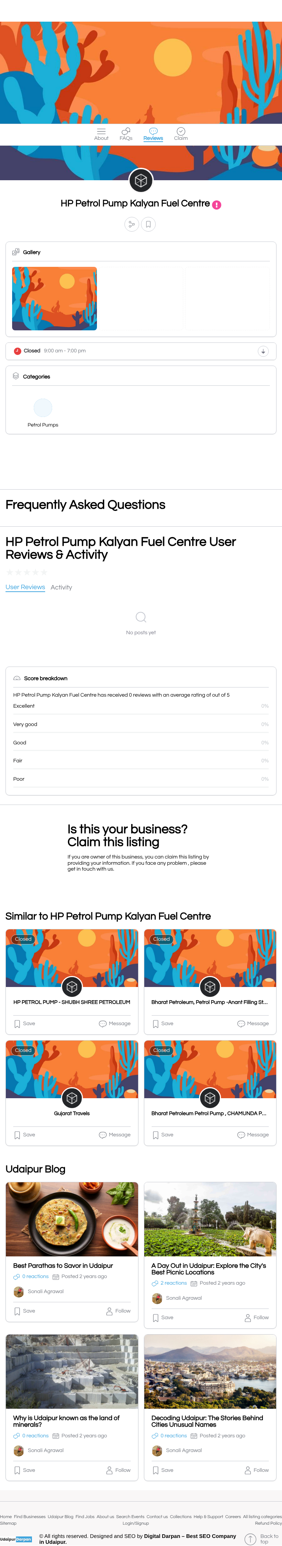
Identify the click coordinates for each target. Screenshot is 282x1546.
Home (6, 1516)
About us (105, 1516)
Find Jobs (85, 1516)
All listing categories (262, 1516)
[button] (131, 224)
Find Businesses (30, 1516)
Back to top (269, 1539)
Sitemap (8, 1523)
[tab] (25, 588)
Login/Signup (136, 1523)
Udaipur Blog (60, 1516)
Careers (233, 1516)
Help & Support (208, 1516)
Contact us (157, 1516)
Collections (181, 1516)
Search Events (130, 1516)
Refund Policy (268, 1523)
